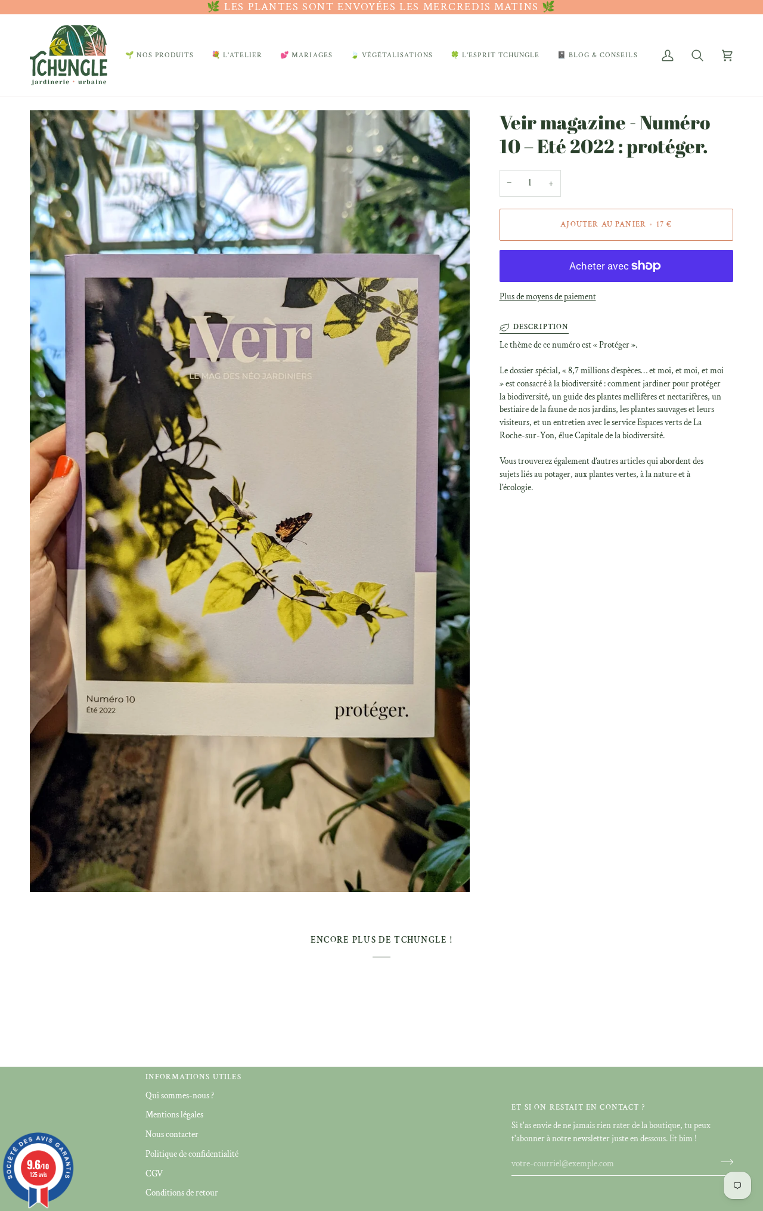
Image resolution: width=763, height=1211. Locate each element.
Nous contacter (171, 1134)
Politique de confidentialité (191, 1154)
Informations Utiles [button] (193, 1077)
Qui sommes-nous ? (179, 1095)
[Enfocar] (52, 869)
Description (541, 327)
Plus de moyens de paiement (548, 296)
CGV (154, 1173)
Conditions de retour (181, 1192)
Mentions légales (174, 1114)
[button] (159, 55)
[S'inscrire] (723, 1162)
